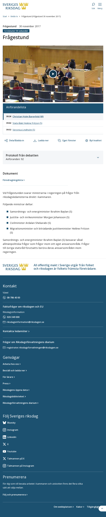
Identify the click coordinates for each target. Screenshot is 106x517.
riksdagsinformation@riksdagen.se (25, 322)
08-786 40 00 (13, 297)
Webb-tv (14, 16)
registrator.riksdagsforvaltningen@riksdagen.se (32, 347)
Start (5, 16)
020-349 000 (13, 317)
